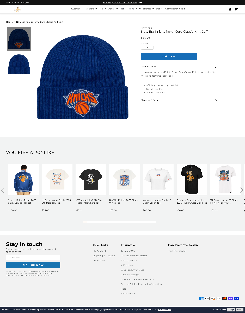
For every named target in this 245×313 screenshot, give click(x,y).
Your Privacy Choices (132, 270)
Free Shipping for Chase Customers (120, 2)
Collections (75, 9)
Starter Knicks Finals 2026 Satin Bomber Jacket (22, 201)
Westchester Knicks (175, 9)
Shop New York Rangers (17, 2)
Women (111, 9)
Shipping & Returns (104, 255)
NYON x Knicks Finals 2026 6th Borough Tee (56, 201)
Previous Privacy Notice (134, 255)
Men (101, 9)
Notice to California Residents (138, 279)
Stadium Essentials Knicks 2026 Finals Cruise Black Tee (192, 201)
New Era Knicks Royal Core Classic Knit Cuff (39, 22)
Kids (122, 9)
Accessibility (128, 293)
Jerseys (90, 9)
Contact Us (99, 260)
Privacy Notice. (164, 310)
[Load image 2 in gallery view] (19, 64)
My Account (99, 251)
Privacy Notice (129, 260)
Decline (239, 310)
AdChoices (127, 265)
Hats (131, 9)
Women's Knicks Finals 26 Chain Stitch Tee (157, 201)
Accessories (145, 9)
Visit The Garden (177, 251)
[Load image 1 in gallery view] (19, 39)
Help (123, 289)
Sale (158, 9)
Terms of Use (128, 251)
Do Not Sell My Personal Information (141, 284)
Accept (231, 310)
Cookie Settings (130, 274)
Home (9, 22)
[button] (223, 9)
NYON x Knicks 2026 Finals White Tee (123, 201)
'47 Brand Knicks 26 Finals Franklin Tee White (224, 201)
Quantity (145, 44)
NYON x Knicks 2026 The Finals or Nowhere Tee (89, 201)
